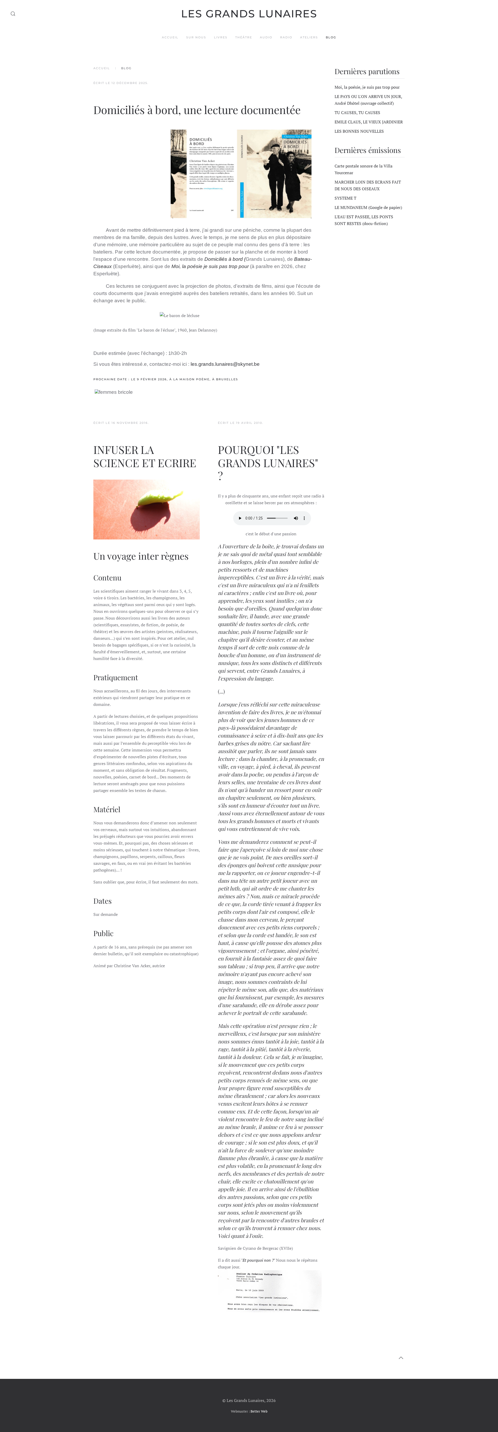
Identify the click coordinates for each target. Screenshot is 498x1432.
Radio (286, 37)
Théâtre (243, 37)
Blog (331, 37)
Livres (220, 37)
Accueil (170, 37)
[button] (13, 13)
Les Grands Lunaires (249, 13)
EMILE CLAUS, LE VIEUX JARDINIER (369, 122)
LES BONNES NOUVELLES (359, 131)
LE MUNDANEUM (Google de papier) (368, 207)
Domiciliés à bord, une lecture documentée (197, 109)
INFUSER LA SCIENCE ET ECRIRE (144, 456)
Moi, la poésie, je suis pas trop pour (367, 87)
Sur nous (196, 37)
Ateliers (309, 37)
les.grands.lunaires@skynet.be (225, 364)
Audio (266, 37)
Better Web (259, 1411)
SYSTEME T (345, 198)
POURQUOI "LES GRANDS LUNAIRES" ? (268, 462)
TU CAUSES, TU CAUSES (357, 112)
